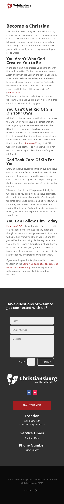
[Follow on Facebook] (29, 392)
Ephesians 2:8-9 (14, 226)
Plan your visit (32, 405)
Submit (46, 362)
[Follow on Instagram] (35, 392)
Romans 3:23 (13, 92)
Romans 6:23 (31, 143)
